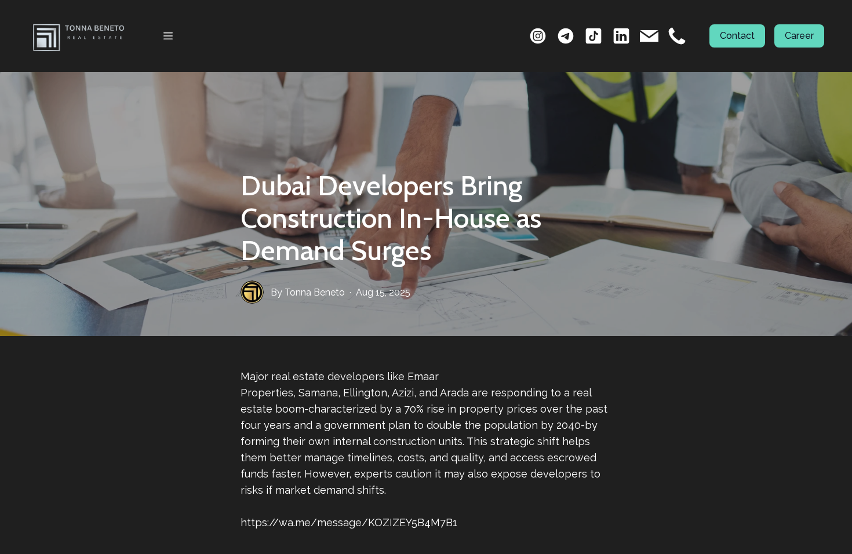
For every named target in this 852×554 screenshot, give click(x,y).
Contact (737, 35)
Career (799, 35)
